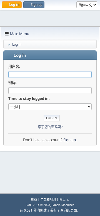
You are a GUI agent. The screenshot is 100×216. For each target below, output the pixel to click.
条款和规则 (48, 199)
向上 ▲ (64, 199)
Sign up (69, 139)
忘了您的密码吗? (50, 127)
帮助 (34, 199)
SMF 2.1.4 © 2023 (38, 205)
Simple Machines (63, 205)
